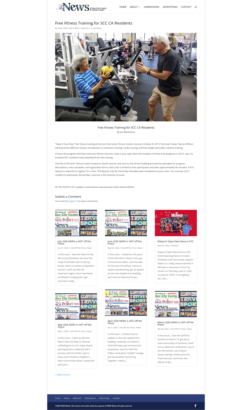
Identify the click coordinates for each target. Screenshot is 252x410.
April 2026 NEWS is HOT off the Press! (125, 322)
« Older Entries (62, 374)
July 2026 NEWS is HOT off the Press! (74, 242)
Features (85, 28)
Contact (186, 7)
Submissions (151, 7)
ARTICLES (77, 398)
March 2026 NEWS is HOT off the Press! (176, 323)
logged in (73, 201)
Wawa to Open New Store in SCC (175, 241)
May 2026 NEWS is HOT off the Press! (74, 326)
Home (122, 7)
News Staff (62, 28)
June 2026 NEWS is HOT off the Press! (125, 242)
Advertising (170, 7)
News (89, 248)
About (134, 7)
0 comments (96, 28)
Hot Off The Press (78, 248)
